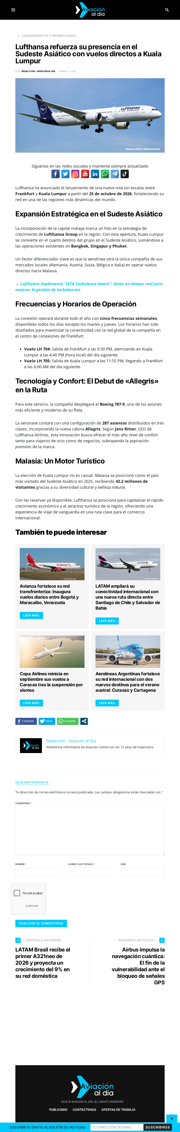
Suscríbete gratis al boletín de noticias (47, 1127)
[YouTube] (85, 174)
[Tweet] (47, 721)
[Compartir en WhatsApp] (68, 721)
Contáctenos (84, 1109)
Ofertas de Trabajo (118, 1109)
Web (123, 864)
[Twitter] (65, 174)
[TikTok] (124, 174)
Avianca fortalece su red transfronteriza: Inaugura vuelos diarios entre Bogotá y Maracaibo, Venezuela (49, 594)
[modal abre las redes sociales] (84, 721)
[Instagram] (75, 174)
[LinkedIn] (95, 174)
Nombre (21, 864)
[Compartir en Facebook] (26, 721)
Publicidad (58, 1109)
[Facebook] (55, 174)
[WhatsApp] (105, 174)
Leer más (31, 615)
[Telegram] (114, 174)
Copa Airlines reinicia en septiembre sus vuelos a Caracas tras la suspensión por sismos (51, 682)
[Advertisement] (129, 1023)
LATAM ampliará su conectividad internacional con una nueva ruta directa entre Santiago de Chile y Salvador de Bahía (127, 597)
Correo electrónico (81, 864)
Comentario (23, 803)
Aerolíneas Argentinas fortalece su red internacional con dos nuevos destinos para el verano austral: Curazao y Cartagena (127, 682)
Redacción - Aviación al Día (38, 71)
